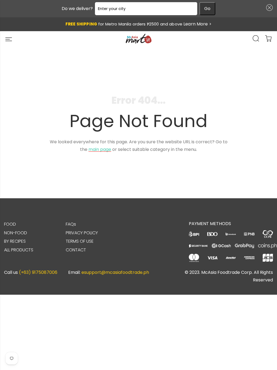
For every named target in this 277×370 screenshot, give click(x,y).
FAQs (71, 224)
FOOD (10, 224)
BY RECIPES (15, 241)
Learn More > (197, 24)
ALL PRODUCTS (18, 250)
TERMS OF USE (80, 241)
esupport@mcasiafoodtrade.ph (115, 272)
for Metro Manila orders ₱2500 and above (138, 24)
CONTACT (76, 250)
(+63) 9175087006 (38, 272)
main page (99, 149)
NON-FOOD (15, 233)
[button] (268, 7)
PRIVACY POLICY (82, 233)
